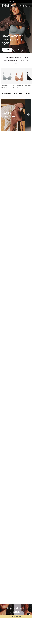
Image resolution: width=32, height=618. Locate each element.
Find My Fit (18, 50)
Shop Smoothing (6, 93)
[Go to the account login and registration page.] (26, 6)
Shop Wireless (17, 93)
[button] (16, 616)
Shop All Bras (7, 50)
